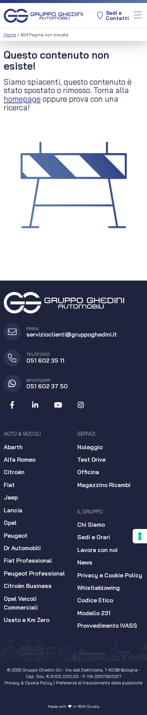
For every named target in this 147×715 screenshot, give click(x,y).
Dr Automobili (22, 548)
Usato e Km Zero (26, 619)
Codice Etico (95, 600)
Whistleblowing (98, 587)
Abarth (13, 447)
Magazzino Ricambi (103, 485)
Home (10, 34)
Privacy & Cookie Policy (28, 683)
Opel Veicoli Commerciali (21, 603)
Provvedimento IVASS (107, 625)
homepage (22, 99)
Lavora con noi (97, 550)
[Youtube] (58, 405)
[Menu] (138, 16)
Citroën (14, 472)
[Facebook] (12, 405)
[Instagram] (81, 405)
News (84, 562)
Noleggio (90, 447)
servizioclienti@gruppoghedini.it (71, 334)
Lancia (13, 510)
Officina (88, 472)
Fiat (9, 485)
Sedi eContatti (117, 15)
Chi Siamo (91, 524)
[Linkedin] (35, 405)
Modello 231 (93, 613)
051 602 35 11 (45, 360)
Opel (10, 522)
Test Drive (91, 459)
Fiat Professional (28, 560)
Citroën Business (28, 585)
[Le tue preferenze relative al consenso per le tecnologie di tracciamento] (140, 536)
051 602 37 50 (47, 386)
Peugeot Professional (34, 573)
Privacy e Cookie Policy (109, 575)
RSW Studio (88, 706)
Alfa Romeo (19, 459)
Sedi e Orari (93, 537)
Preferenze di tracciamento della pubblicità (99, 683)
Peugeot (16, 535)
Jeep (11, 497)
